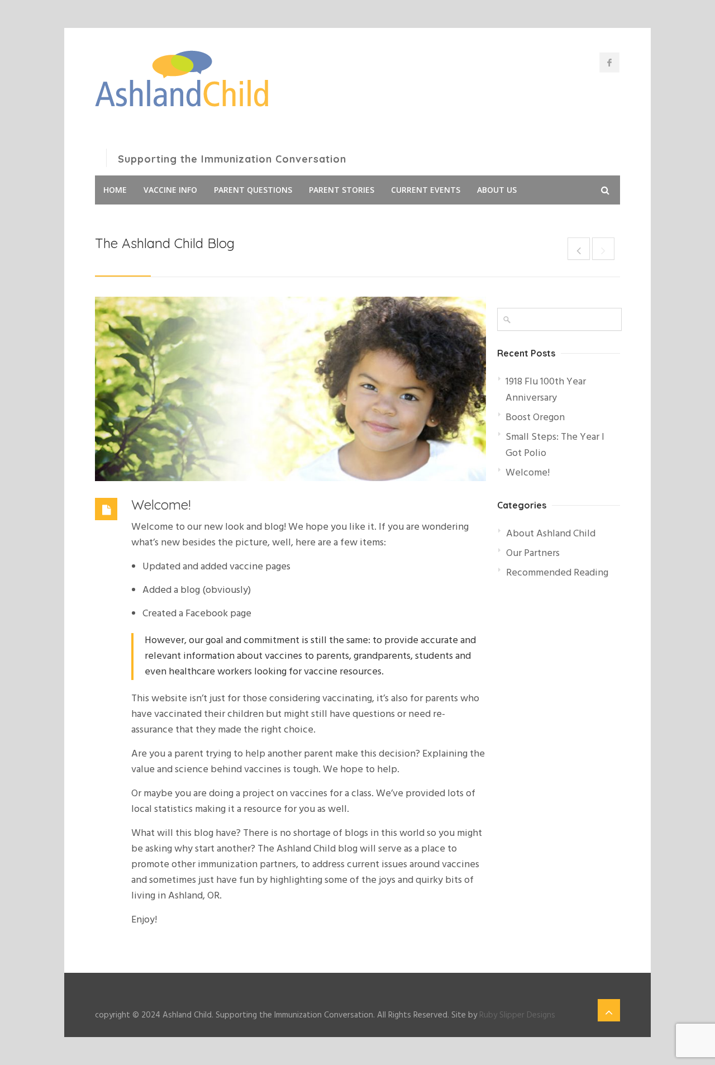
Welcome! (160, 504)
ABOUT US (497, 189)
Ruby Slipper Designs (517, 1015)
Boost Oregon (535, 418)
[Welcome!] (290, 389)
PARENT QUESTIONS (253, 189)
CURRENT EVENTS (425, 189)
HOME (115, 189)
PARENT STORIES (341, 189)
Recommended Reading (557, 573)
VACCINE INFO (170, 189)
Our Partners (533, 553)
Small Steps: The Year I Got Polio (555, 445)
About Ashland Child (550, 534)
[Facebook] (609, 63)
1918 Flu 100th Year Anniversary (546, 390)
